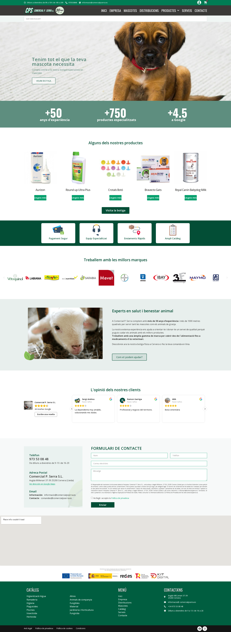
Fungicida (74, 613)
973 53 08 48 (39, 459)
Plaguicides (32, 606)
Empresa (115, 10)
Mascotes (130, 10)
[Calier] (197, 278)
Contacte (201, 10)
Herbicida (31, 617)
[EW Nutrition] (52, 277)
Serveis (187, 10)
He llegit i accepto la (111, 498)
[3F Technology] (161, 277)
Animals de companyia (81, 600)
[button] (4, 278)
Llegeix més (40, 197)
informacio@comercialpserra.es (60, 494)
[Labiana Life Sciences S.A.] (15, 277)
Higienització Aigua (36, 596)
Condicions (80, 628)
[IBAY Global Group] (143, 277)
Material (74, 606)
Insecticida (32, 613)
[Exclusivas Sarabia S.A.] (70, 277)
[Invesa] (125, 277)
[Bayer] (106, 277)
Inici (104, 10)
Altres (73, 596)
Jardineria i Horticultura (81, 610)
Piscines (31, 610)
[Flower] (33, 277)
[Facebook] (199, 628)
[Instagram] (205, 628)
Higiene (30, 603)
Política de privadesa (120, 498)
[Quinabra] (216, 277)
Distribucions (149, 10)
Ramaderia (32, 600)
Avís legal (28, 628)
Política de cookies (64, 628)
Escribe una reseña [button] (46, 414)
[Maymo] (179, 277)
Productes (168, 10)
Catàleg (122, 609)
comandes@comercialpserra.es (56, 498)
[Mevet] (88, 278)
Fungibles (75, 603)
